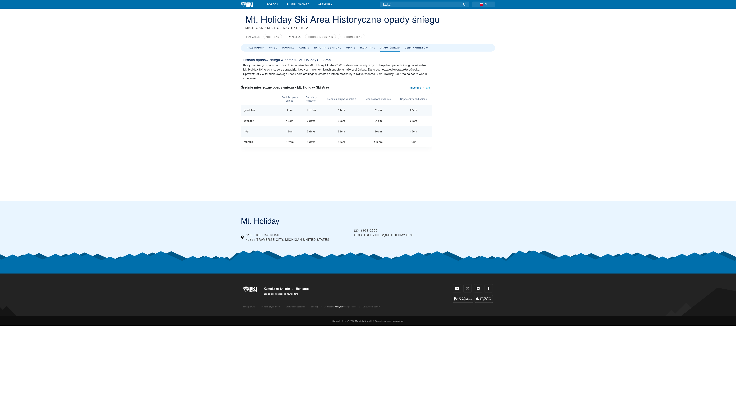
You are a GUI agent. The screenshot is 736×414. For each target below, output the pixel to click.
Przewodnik (256, 47)
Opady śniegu (390, 47)
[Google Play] (463, 298)
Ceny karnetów (416, 47)
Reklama (302, 289)
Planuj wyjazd (298, 4)
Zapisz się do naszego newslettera (281, 293)
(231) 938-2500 (366, 230)
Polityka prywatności (270, 306)
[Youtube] (457, 288)
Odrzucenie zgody (371, 306)
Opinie (351, 47)
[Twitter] (467, 288)
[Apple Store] (484, 298)
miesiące (415, 87)
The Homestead (351, 36)
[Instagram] (478, 288)
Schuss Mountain (320, 36)
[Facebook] (489, 288)
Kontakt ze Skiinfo (277, 289)
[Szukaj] (465, 4)
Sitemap (315, 306)
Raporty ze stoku (328, 47)
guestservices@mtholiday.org (383, 235)
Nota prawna (249, 306)
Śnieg (273, 47)
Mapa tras (367, 47)
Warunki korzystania (295, 306)
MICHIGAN (254, 27)
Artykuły (325, 4)
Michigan (272, 36)
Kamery (304, 47)
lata (428, 87)
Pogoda (272, 4)
